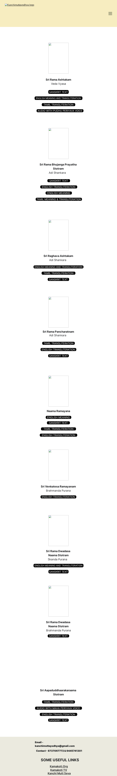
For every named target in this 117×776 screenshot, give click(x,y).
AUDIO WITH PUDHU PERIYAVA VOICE (60, 110)
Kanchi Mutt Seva (59, 773)
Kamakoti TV (58, 770)
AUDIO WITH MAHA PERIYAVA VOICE (58, 708)
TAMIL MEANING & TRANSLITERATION (59, 199)
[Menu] (110, 13)
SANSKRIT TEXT (58, 92)
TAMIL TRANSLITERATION (58, 104)
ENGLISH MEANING (58, 193)
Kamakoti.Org (59, 766)
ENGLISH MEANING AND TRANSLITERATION (58, 98)
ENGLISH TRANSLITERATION (58, 186)
